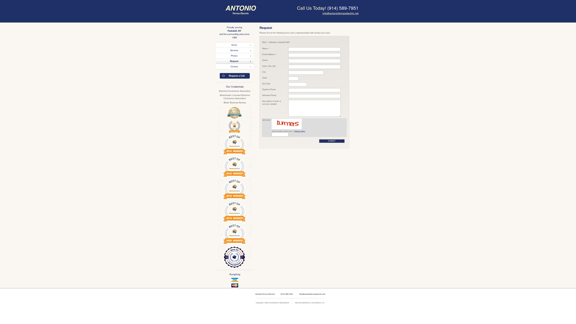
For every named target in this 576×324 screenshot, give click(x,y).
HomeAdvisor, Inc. (318, 302)
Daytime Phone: (269, 89)
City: (264, 72)
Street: (265, 60)
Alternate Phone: (269, 95)
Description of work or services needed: (271, 102)
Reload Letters (299, 131)
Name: (265, 49)
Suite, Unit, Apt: (269, 66)
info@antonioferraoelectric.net (340, 13)
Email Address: (269, 54)
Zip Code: (266, 84)
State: (264, 78)
